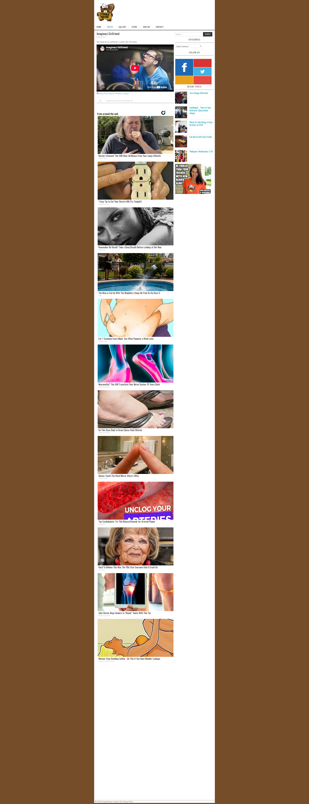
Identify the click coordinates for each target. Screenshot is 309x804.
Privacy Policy (128, 801)
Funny (115, 101)
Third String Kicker (125, 101)
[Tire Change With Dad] (181, 98)
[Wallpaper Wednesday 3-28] (181, 156)
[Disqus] (135, 697)
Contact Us (118, 801)
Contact (160, 26)
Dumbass (108, 101)
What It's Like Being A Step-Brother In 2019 (201, 123)
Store (134, 26)
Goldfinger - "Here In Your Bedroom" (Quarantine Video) (200, 110)
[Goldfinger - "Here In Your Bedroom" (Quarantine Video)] (181, 112)
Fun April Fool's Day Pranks (201, 136)
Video (100, 101)
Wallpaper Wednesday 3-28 (201, 151)
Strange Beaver (107, 801)
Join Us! (146, 26)
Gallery (122, 26)
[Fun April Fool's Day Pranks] (181, 141)
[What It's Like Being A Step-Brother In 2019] (181, 127)
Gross (118, 101)
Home (99, 26)
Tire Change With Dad (199, 93)
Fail (112, 101)
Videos (110, 26)
